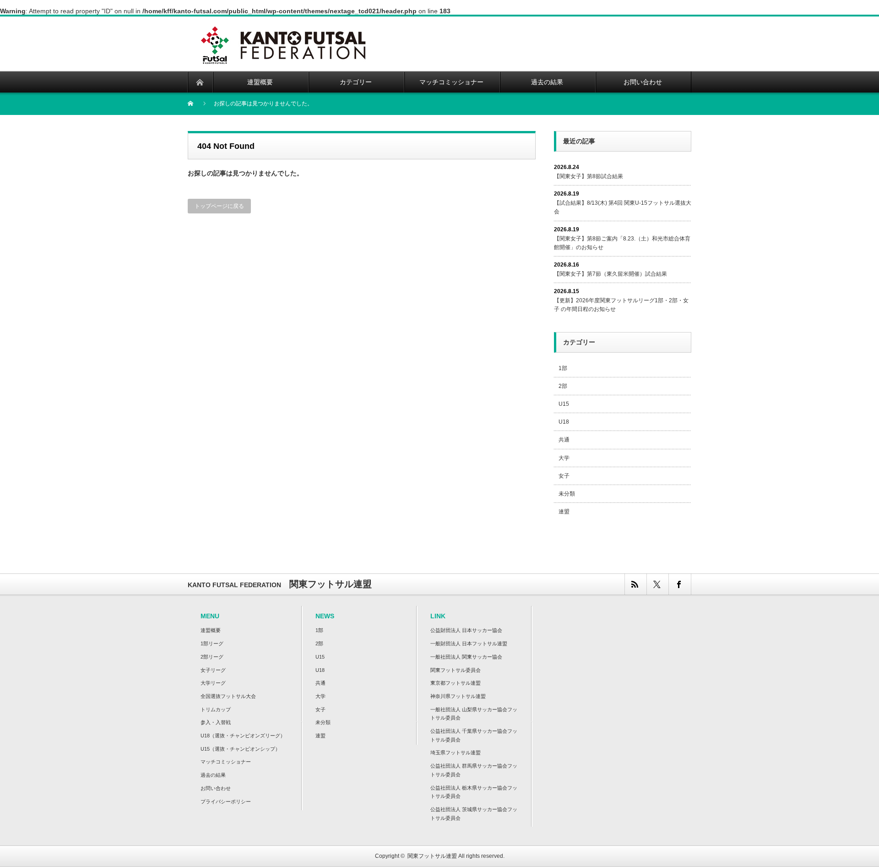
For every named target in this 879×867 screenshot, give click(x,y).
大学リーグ (213, 683)
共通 (564, 439)
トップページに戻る (219, 206)
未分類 (567, 494)
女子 (564, 476)
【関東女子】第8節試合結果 (588, 176)
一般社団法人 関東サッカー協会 (466, 657)
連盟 (564, 511)
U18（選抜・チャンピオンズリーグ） (243, 735)
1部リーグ (212, 643)
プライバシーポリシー (226, 801)
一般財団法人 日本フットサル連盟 (468, 643)
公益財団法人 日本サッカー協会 (466, 630)
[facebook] (679, 584)
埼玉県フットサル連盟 (455, 752)
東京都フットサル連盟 (455, 683)
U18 (564, 422)
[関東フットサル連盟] (282, 28)
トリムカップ (216, 709)
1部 (563, 368)
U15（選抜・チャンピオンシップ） (240, 749)
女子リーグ (213, 670)
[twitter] (657, 584)
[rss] (635, 584)
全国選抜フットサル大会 (228, 696)
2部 (563, 386)
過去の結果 (213, 775)
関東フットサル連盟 (432, 856)
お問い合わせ (216, 788)
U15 (564, 404)
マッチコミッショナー (226, 761)
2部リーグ (212, 657)
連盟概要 (211, 630)
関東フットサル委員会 (455, 670)
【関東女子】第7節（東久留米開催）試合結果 (610, 274)
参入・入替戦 (216, 722)
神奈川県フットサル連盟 (458, 696)
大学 (564, 458)
